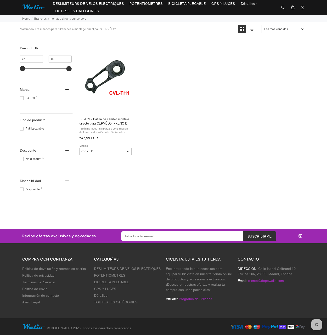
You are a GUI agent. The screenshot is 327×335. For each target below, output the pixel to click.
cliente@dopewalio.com (266, 281)
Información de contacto (40, 295)
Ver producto (105, 108)
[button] (242, 29)
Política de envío (34, 289)
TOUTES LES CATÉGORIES (115, 302)
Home (26, 18)
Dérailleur (101, 295)
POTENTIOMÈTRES (109, 275)
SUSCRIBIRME (260, 236)
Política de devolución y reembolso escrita (54, 269)
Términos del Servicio (38, 282)
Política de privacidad (38, 275)
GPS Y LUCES (105, 289)
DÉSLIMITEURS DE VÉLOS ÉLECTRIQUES (127, 269)
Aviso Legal (31, 302)
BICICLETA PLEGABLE (111, 282)
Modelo (83, 145)
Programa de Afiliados (195, 299)
